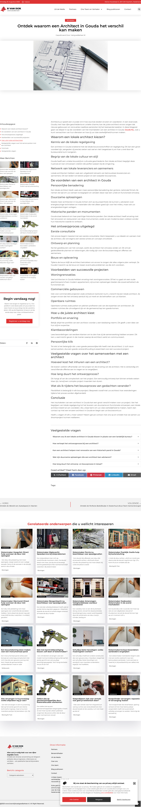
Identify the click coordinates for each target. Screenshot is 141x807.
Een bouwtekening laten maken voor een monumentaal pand (8, 231)
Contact (127, 9)
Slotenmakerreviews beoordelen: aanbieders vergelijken (28, 246)
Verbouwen (6, 645)
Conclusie (4, 148)
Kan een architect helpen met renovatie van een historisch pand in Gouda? (96, 450)
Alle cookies (74, 799)
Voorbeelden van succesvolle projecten (15, 137)
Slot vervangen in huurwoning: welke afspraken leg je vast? (7, 260)
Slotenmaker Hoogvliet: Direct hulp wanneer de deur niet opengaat (8, 171)
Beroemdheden (57, 753)
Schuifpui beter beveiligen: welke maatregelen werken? (8, 246)
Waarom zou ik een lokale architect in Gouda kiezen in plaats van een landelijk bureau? (96, 437)
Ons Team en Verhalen (90, 9)
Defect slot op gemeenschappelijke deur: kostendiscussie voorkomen (49, 700)
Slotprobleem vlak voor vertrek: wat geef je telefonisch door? (7, 277)
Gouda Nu (129, 130)
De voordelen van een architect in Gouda (16, 132)
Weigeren (99, 799)
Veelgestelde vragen (8, 151)
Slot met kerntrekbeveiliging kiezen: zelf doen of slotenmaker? (29, 231)
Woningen (5, 547)
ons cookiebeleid (107, 793)
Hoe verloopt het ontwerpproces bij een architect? (96, 443)
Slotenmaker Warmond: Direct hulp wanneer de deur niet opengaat (8, 201)
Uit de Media (59, 9)
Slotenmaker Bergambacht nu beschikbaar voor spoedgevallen (29, 201)
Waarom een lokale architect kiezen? (14, 129)
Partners (72, 9)
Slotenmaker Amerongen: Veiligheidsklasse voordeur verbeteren (8, 216)
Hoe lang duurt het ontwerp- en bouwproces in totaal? (96, 464)
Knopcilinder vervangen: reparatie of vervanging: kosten (28, 277)
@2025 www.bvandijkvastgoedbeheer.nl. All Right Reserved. (22, 803)
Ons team (54, 765)
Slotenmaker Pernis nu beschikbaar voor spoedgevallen (7, 186)
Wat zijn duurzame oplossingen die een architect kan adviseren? (96, 457)
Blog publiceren (113, 9)
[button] (134, 783)
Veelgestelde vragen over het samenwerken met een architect (18, 144)
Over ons (54, 761)
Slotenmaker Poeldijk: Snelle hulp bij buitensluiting (124, 553)
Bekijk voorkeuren (123, 799)
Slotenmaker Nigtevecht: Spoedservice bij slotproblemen (28, 171)
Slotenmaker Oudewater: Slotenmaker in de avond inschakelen (28, 216)
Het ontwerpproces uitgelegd (12, 134)
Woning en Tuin (115, 547)
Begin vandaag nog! (19, 299)
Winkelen (70, 20)
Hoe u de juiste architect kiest (12, 140)
